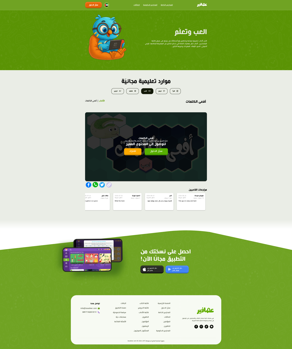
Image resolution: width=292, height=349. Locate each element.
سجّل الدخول (93, 5)
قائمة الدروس (143, 308)
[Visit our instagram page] (201, 326)
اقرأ (174, 91)
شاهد (131, 91)
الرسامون (145, 326)
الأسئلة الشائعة (120, 322)
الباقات (123, 303)
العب (145, 91)
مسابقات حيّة (121, 317)
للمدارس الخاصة (167, 5)
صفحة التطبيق (120, 308)
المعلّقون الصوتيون (141, 331)
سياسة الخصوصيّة (119, 312)
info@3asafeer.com (89, 308)
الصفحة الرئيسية (164, 303)
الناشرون (145, 317)
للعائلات (137, 5)
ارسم (159, 91)
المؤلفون (145, 322)
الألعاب (102, 101)
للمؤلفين (166, 322)
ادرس (115, 91)
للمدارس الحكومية (150, 5)
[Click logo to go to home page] (202, 5)
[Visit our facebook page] (196, 326)
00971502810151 (89, 312)
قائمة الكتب (144, 303)
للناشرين (167, 326)
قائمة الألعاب (144, 312)
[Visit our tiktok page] (206, 326)
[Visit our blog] (211, 326)
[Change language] (106, 5)
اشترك (133, 151)
